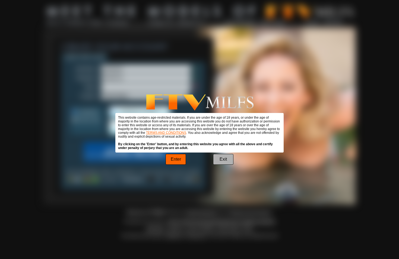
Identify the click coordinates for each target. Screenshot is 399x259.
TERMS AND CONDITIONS (166, 133)
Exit (223, 159)
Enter (176, 159)
